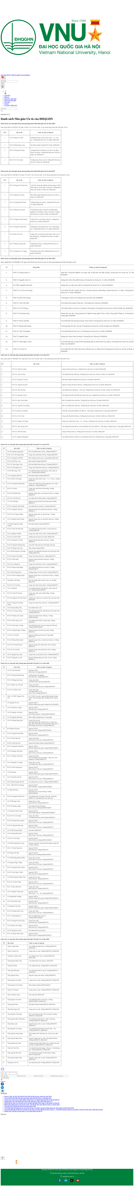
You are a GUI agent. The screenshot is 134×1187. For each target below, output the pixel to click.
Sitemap (27, 75)
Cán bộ (6, 103)
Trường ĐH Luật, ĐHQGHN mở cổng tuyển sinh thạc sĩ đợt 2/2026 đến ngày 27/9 (28, 1101)
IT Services (22, 75)
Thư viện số (4, 75)
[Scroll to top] (2, 1158)
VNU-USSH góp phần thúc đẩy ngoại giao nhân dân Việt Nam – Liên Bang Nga (27, 1098)
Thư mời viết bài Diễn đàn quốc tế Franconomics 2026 (20, 1106)
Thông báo (4, 1093)
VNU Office (11, 75)
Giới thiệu (7, 95)
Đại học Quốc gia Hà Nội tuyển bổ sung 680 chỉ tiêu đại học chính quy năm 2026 (28, 1096)
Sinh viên (7, 102)
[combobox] (3, 78)
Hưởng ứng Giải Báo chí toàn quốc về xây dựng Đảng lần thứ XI (23, 1111)
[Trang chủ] (55, 73)
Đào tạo (6, 97)
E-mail (17, 75)
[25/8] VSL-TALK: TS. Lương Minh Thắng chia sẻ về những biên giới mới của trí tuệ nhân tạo (31, 1099)
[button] (67, 1084)
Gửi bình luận (5, 1078)
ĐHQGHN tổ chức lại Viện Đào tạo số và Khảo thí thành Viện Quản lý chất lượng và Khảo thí (31, 1103)
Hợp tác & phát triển (10, 100)
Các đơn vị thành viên (10, 105)
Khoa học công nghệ (10, 99)
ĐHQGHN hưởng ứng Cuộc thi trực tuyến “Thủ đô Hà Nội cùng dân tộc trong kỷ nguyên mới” (32, 1104)
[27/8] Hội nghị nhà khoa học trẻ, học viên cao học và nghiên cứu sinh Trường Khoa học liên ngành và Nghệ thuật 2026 (39, 1108)
